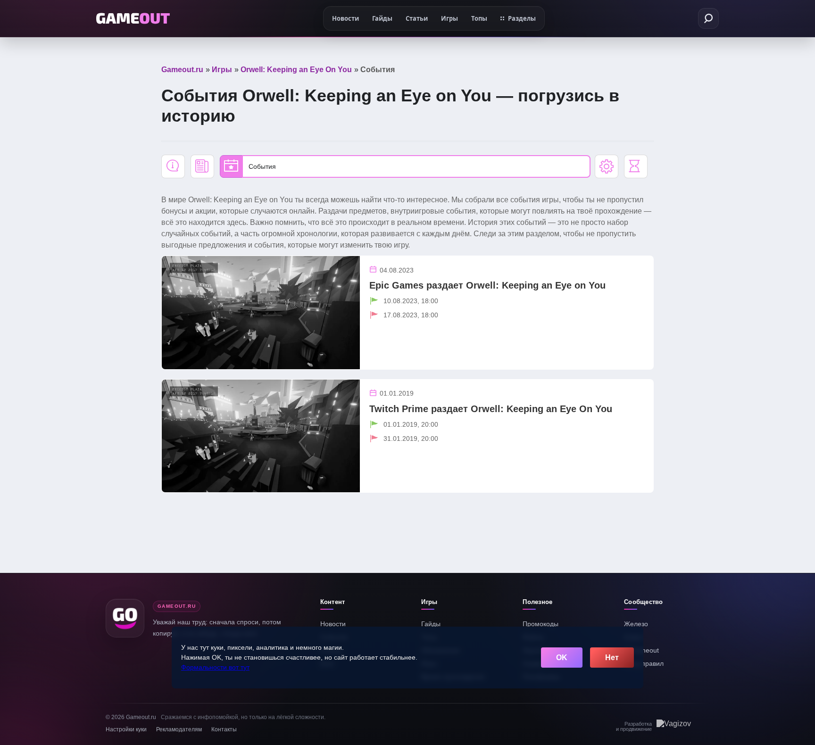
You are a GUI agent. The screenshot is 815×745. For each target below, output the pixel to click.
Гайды (431, 624)
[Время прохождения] (636, 166)
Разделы (522, 18)
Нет (612, 658)
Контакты (224, 729)
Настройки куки (126, 729)
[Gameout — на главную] (133, 18)
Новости (333, 624)
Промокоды (540, 624)
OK (561, 658)
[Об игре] (173, 166)
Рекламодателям (179, 729)
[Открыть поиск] (708, 18)
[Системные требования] (606, 166)
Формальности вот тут (215, 667)
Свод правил (644, 663)
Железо (636, 624)
